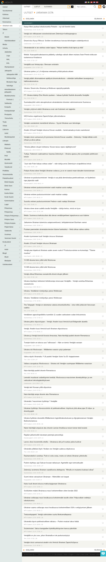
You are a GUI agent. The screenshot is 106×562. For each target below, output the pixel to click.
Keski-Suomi (9, 197)
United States (86, 2)
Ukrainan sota (7, 26)
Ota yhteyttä (58, 554)
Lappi (7, 204)
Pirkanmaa (8, 208)
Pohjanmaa (9, 212)
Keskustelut (7, 242)
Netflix (8, 152)
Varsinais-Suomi (10, 238)
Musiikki (7, 159)
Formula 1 (10, 99)
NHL (8, 59)
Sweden (89, 2)
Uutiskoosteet (7, 264)
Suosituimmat (7, 11)
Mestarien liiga (11, 82)
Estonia (103, 2)
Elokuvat (8, 148)
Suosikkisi (48, 7)
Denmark (91, 2)
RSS (100, 7)
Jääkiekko (8, 52)
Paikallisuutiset (8, 178)
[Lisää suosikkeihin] (102, 28)
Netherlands (94, 2)
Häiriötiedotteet (10, 41)
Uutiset (5, 7)
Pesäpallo (8, 114)
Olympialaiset (9, 67)
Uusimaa (8, 234)
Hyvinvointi (8, 163)
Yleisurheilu (9, 118)
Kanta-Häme (9, 193)
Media (5, 44)
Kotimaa (5, 14)
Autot (6, 133)
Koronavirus (7, 22)
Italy (100, 2)
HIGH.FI (8, 2)
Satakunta (8, 231)
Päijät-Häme (9, 227)
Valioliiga (9, 86)
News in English (69, 554)
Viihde (5, 126)
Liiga (8, 56)
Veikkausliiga (11, 78)
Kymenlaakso (9, 201)
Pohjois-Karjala (10, 223)
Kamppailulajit (10, 111)
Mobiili (7, 37)
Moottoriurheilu (10, 96)
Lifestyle (5, 141)
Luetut (37, 7)
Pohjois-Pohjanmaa (11, 216)
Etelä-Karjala (9, 182)
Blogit (5, 253)
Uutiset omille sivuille (81, 554)
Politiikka (6, 171)
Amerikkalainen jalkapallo (10, 91)
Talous (5, 29)
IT (3, 33)
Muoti (6, 257)
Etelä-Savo (8, 186)
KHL (8, 63)
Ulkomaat (6, 18)
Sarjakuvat (8, 167)
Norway (97, 2)
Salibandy (8, 103)
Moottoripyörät (10, 137)
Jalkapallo (8, 71)
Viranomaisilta (8, 174)
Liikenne (6, 129)
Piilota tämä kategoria (20, 14)
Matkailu (7, 144)
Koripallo (8, 107)
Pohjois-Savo (9, 219)
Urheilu (5, 48)
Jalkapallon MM (12, 74)
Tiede (5, 122)
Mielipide (8, 261)
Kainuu (7, 189)
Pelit (6, 156)
